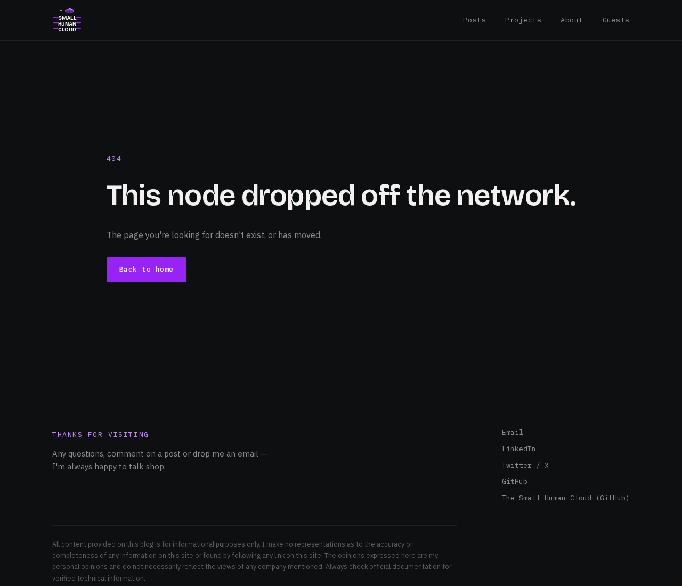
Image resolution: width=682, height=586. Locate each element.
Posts (474, 20)
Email (512, 432)
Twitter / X (525, 465)
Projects (523, 20)
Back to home (146, 269)
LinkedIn (519, 448)
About (572, 20)
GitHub (514, 481)
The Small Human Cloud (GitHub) (566, 497)
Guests (616, 20)
